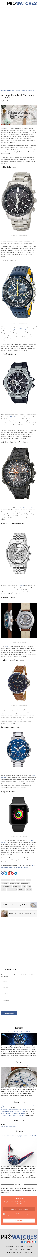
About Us (9, 1246)
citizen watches (14, 883)
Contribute (20, 1246)
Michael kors (17, 886)
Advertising (25, 1249)
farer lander (25, 883)
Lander (6, 646)
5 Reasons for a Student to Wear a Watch (14, 1109)
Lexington (21, 585)
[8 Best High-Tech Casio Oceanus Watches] (19, 1039)
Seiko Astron (7, 239)
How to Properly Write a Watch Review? (13, 1113)
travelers (22, 889)
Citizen (28, 880)
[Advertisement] (19, 26)
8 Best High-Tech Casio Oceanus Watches (19, 1031)
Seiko (24, 886)
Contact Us (28, 1252)
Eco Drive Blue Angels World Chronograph (16, 329)
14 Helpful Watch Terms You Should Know (19, 1066)
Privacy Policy (13, 1249)
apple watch (5, 880)
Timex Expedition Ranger (11, 709)
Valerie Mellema (7, 101)
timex (29, 886)
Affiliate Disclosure (13, 1252)
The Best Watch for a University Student (13, 1111)
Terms (29, 1246)
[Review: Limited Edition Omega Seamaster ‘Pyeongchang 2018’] (19, 1152)
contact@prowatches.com (9, 1126)
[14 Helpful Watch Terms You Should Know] (19, 1077)
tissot (4, 889)
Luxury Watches (6, 886)
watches (29, 889)
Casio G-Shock (20, 880)
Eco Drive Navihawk (26, 507)
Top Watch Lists (25, 90)
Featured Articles (6, 90)
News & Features (16, 90)
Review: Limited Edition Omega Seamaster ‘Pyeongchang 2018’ (19, 1136)
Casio (12, 880)
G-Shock (12, 416)
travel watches (12, 889)
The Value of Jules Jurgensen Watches (12, 1115)
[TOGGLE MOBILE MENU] (2, 3)
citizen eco (5, 883)
